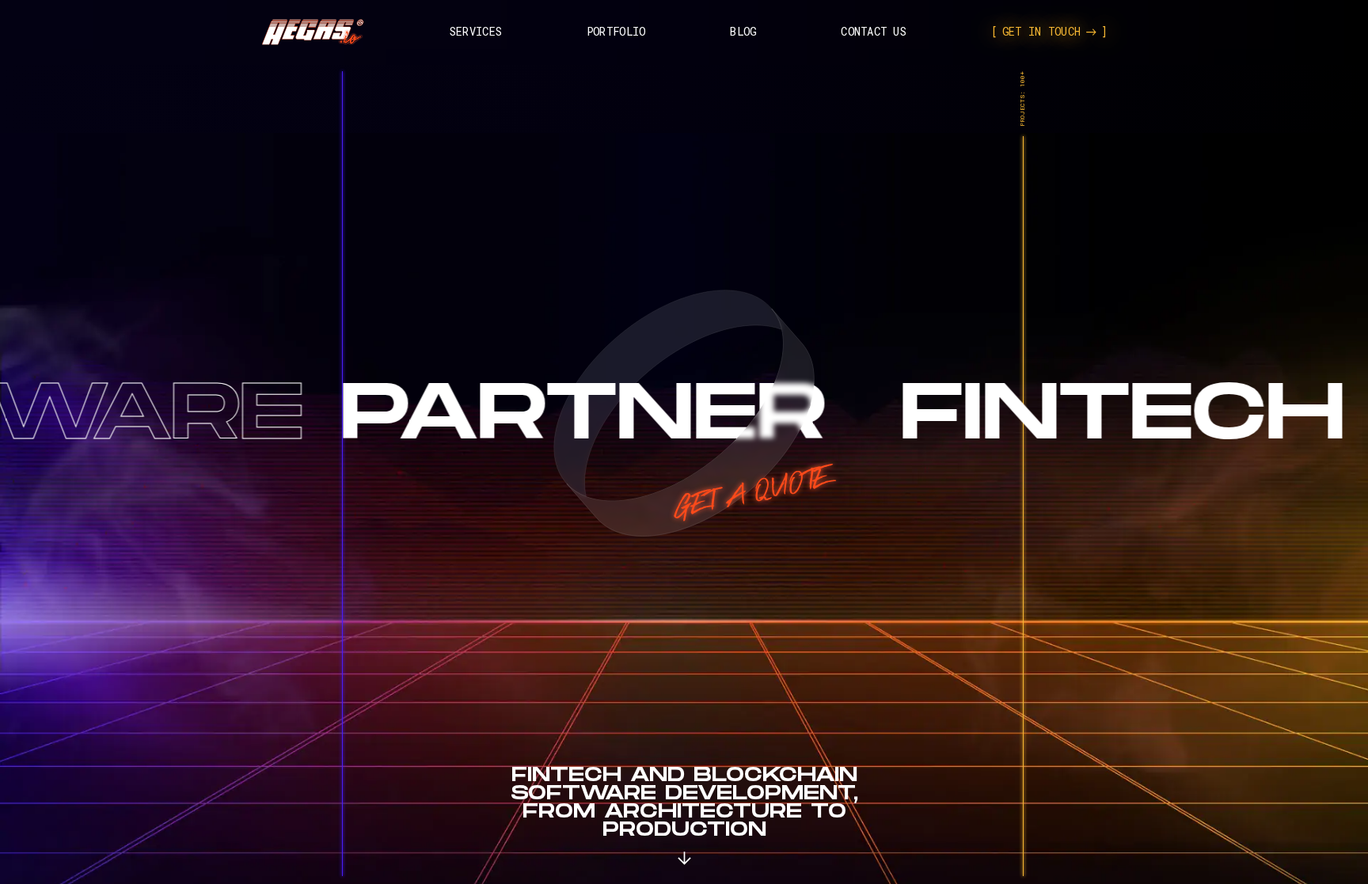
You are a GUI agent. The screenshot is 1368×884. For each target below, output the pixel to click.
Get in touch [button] (1041, 32)
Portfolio (616, 32)
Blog (743, 32)
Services (476, 32)
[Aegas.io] (312, 32)
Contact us (873, 32)
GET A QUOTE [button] (750, 494)
